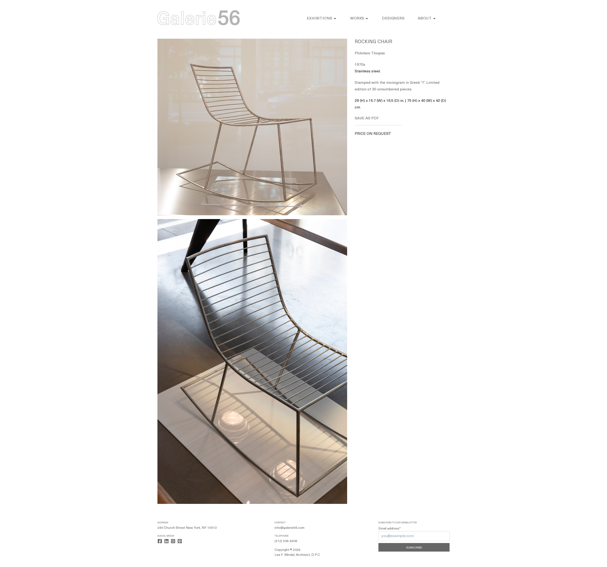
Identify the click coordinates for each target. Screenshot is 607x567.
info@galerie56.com (289, 528)
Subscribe (414, 547)
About (425, 18)
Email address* (389, 528)
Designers (393, 18)
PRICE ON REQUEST (373, 134)
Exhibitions (319, 18)
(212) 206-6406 (286, 541)
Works (357, 18)
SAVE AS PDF (367, 118)
